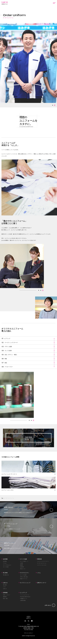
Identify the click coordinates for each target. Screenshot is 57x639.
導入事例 (5, 584)
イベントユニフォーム (24, 594)
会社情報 (5, 561)
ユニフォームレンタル (41, 565)
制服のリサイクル (23, 578)
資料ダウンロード (41, 582)
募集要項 (5, 596)
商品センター (23, 568)
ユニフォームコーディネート (43, 561)
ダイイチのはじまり (7, 565)
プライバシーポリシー (28, 633)
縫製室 (21, 565)
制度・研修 (5, 598)
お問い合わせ (48, 605)
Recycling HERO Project (25, 596)
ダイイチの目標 (23, 575)
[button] (52, 105)
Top (2, 498)
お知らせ (5, 588)
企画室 (21, 563)
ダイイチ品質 (5, 566)
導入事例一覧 (5, 575)
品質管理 (22, 566)
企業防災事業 (23, 600)
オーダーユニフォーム (9, 498)
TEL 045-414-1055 (28, 629)
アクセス (5, 563)
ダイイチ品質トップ (24, 561)
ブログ (4, 586)
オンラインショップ (25, 582)
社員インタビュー (6, 594)
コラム (39, 572)
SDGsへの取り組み (24, 576)
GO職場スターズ (23, 598)
